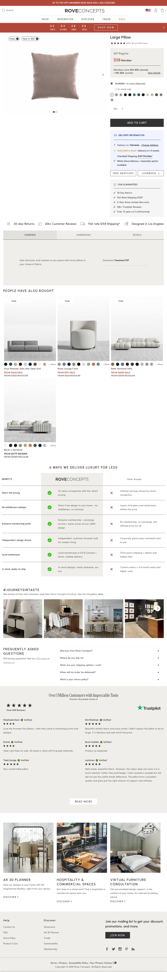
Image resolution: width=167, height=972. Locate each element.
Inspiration (65, 19)
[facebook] (107, 949)
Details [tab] (137, 234)
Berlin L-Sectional (13, 449)
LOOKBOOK (150, 173)
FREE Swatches (123, 173)
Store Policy (9, 937)
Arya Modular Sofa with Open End (22, 368)
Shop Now (106, 27)
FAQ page (41, 658)
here (100, 594)
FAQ (5, 932)
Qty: (116, 108)
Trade (106, 19)
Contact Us (9, 926)
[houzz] (133, 949)
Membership (50, 949)
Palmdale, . (144, 145)
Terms (53, 962)
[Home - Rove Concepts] (83, 11)
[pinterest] (126, 949)
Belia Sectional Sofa (121, 368)
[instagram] (120, 949)
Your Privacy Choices (101, 962)
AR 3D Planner (51, 932)
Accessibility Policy (78, 962)
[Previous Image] (7, 75)
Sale (122, 19)
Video (12, 38)
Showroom (49, 926)
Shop (45, 19)
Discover (87, 19)
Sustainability (51, 943)
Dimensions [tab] (83, 234)
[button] (137, 83)
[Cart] (162, 10)
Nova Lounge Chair (68, 368)
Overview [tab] (30, 234)
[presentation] (9, 608)
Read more (83, 801)
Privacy (63, 962)
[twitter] (113, 949)
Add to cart (137, 122)
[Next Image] (103, 75)
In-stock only (124, 89)
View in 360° (29, 38)
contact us (8, 662)
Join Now (117, 935)
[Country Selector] (148, 10)
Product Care (10, 943)
